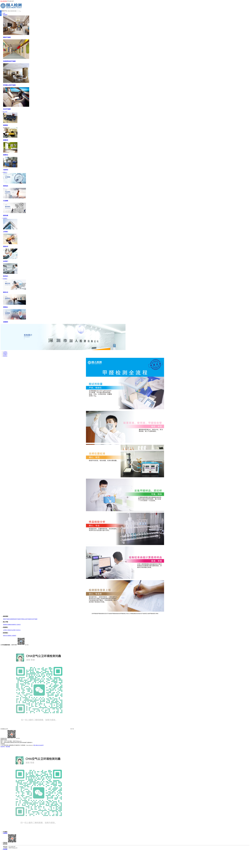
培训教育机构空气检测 (15, 619)
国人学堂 (5, 111)
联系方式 (5, 635)
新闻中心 (5, 172)
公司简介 (5, 351)
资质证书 (5, 353)
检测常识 (14, 624)
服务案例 (5, 14)
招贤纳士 (10, 635)
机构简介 (5, 218)
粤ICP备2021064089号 (39, 745)
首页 (4, 13)
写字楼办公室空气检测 (25, 619)
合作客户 (5, 354)
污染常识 (18, 624)
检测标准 (10, 624)
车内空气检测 (34, 619)
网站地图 (8, 746)
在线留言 (14, 635)
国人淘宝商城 (4, 1)
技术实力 (5, 356)
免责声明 (3, 746)
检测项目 (5, 624)
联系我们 (5, 278)
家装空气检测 (6, 619)
